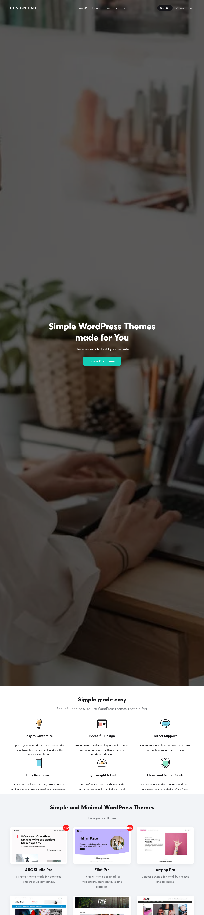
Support (118, 8)
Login (182, 8)
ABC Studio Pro (38, 869)
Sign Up (164, 8)
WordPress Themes (90, 8)
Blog (107, 8)
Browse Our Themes (102, 361)
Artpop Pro (165, 869)
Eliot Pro (102, 869)
